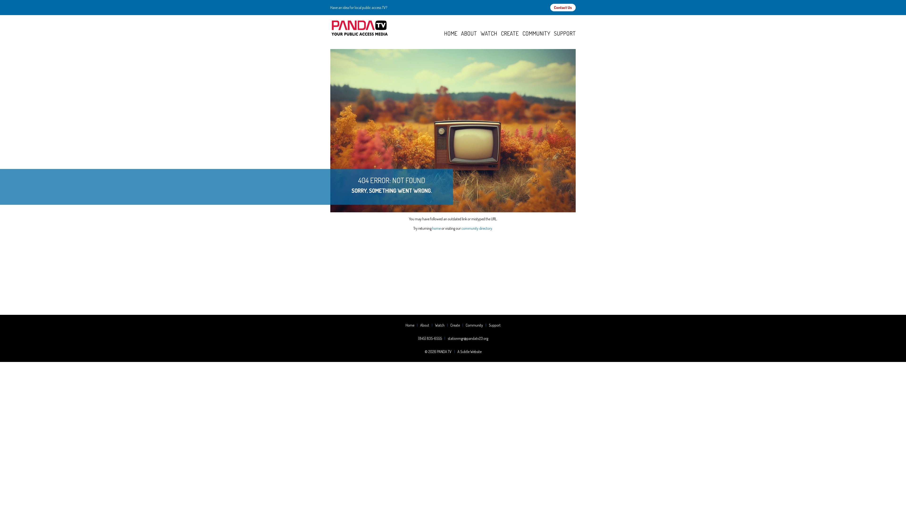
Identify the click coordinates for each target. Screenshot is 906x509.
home (436, 228)
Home (450, 33)
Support (565, 33)
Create (510, 33)
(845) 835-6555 (430, 338)
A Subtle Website (469, 351)
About (469, 33)
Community (536, 33)
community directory (476, 228)
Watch (489, 33)
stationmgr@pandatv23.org (468, 338)
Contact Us (563, 7)
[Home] (387, 28)
